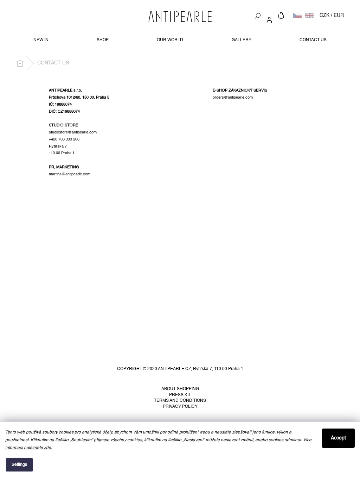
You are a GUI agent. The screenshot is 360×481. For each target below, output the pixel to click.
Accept (338, 438)
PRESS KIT (180, 395)
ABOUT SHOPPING (180, 389)
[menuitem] (41, 40)
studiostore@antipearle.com (73, 132)
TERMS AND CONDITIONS (180, 401)
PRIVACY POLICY (180, 407)
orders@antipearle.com (233, 97)
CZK (324, 15)
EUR (339, 15)
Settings (19, 465)
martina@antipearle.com (69, 174)
